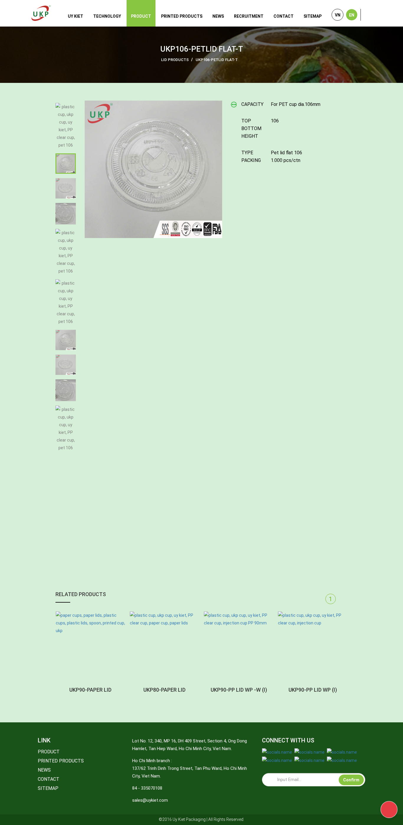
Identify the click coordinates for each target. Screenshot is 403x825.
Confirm (351, 780)
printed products (181, 16)
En (351, 15)
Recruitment (248, 16)
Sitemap (313, 16)
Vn (337, 15)
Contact (283, 16)
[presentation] (318, 599)
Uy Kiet (75, 16)
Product (141, 16)
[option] (153, 169)
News (218, 16)
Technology (107, 16)
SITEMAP (48, 788)
